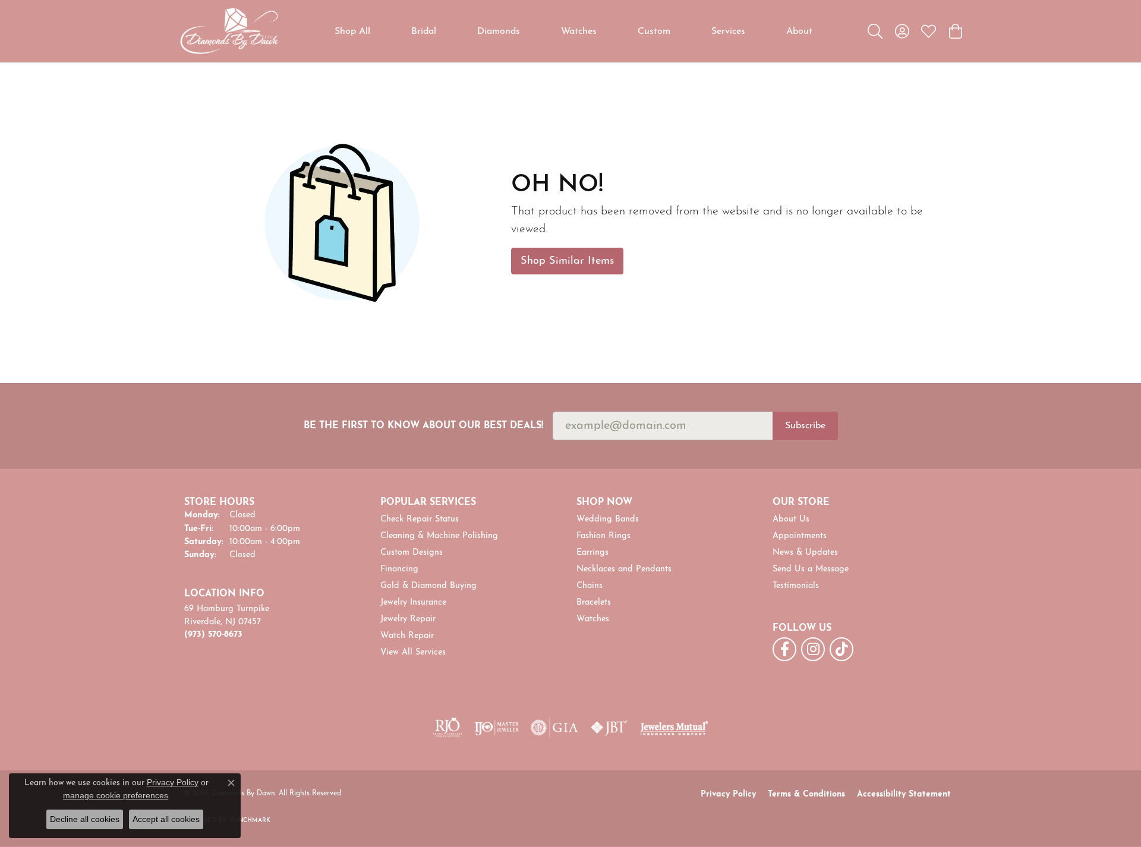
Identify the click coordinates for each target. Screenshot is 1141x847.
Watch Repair (407, 635)
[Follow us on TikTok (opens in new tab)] (841, 649)
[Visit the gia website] (554, 727)
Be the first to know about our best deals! (423, 426)
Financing (399, 569)
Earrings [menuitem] (592, 552)
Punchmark (250, 820)
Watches (579, 31)
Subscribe (805, 426)
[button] (875, 31)
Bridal (423, 31)
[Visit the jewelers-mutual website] (674, 727)
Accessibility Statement (904, 794)
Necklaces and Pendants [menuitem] (624, 569)
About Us (791, 519)
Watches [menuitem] (592, 619)
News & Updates (805, 552)
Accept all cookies (166, 819)
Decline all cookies (84, 819)
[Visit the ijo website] (496, 727)
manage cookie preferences (115, 795)
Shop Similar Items (567, 261)
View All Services (413, 652)
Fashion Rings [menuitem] (603, 536)
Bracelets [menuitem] (593, 602)
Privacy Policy (728, 794)
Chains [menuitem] (589, 585)
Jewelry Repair (408, 619)
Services (728, 31)
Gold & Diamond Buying (428, 585)
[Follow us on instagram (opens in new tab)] (813, 649)
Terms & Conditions (806, 794)
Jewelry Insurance (413, 602)
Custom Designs (411, 552)
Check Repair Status (419, 519)
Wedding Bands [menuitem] (607, 519)
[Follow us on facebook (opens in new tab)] (784, 649)
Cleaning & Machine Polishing (439, 536)
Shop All (352, 31)
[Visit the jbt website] (609, 727)
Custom (654, 31)
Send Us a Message (811, 569)
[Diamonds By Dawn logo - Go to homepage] (228, 31)
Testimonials (796, 585)
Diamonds (498, 31)
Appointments (800, 536)
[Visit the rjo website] (447, 727)
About (799, 31)
